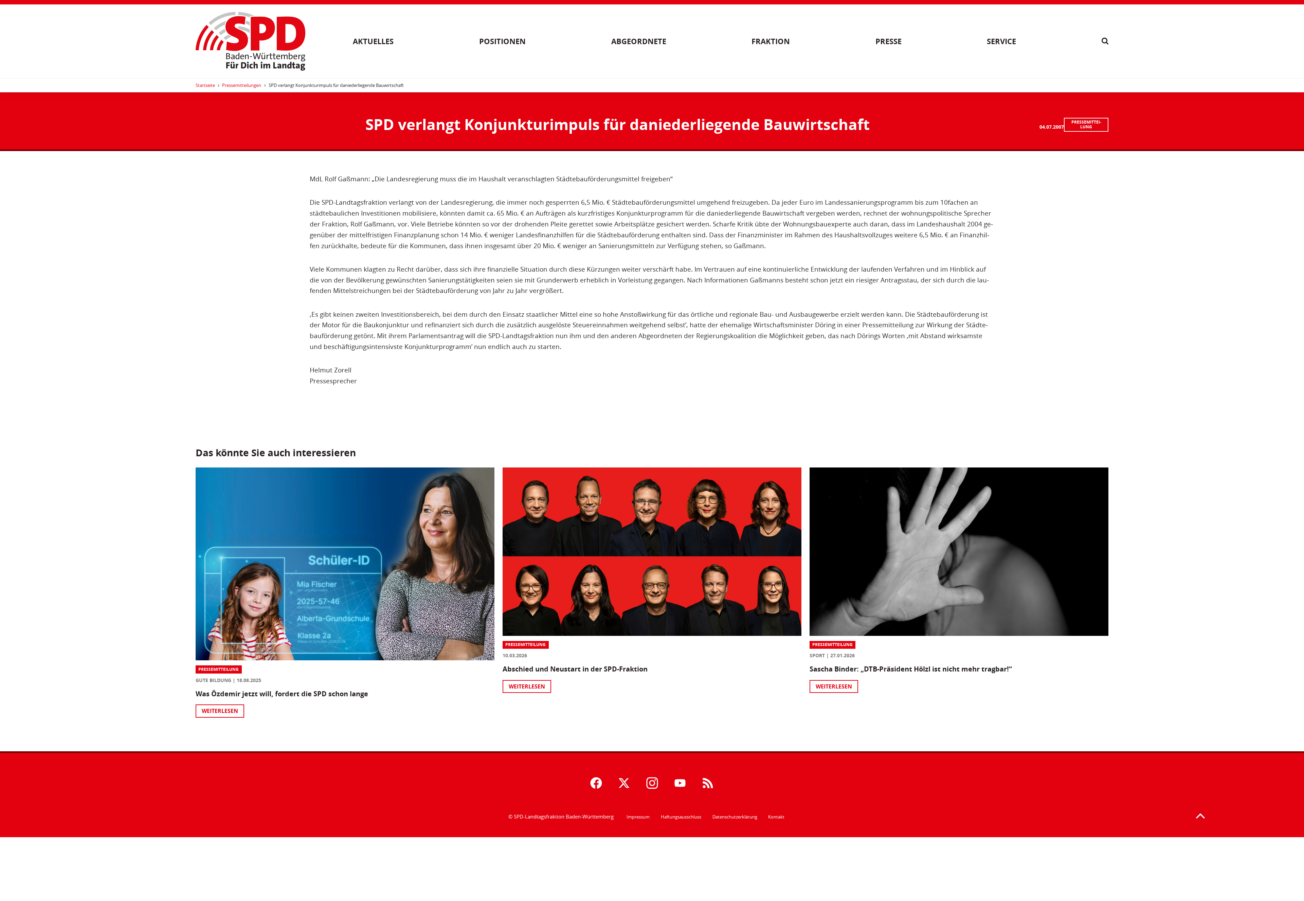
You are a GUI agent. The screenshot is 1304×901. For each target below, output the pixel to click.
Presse (888, 41)
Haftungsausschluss (681, 817)
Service (1001, 41)
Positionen (502, 41)
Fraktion (770, 41)
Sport (817, 655)
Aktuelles (373, 41)
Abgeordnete (638, 41)
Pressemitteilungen (241, 85)
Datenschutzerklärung (734, 817)
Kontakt (776, 817)
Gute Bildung (213, 680)
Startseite (205, 85)
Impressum (638, 817)
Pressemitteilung (1086, 124)
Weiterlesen (220, 711)
